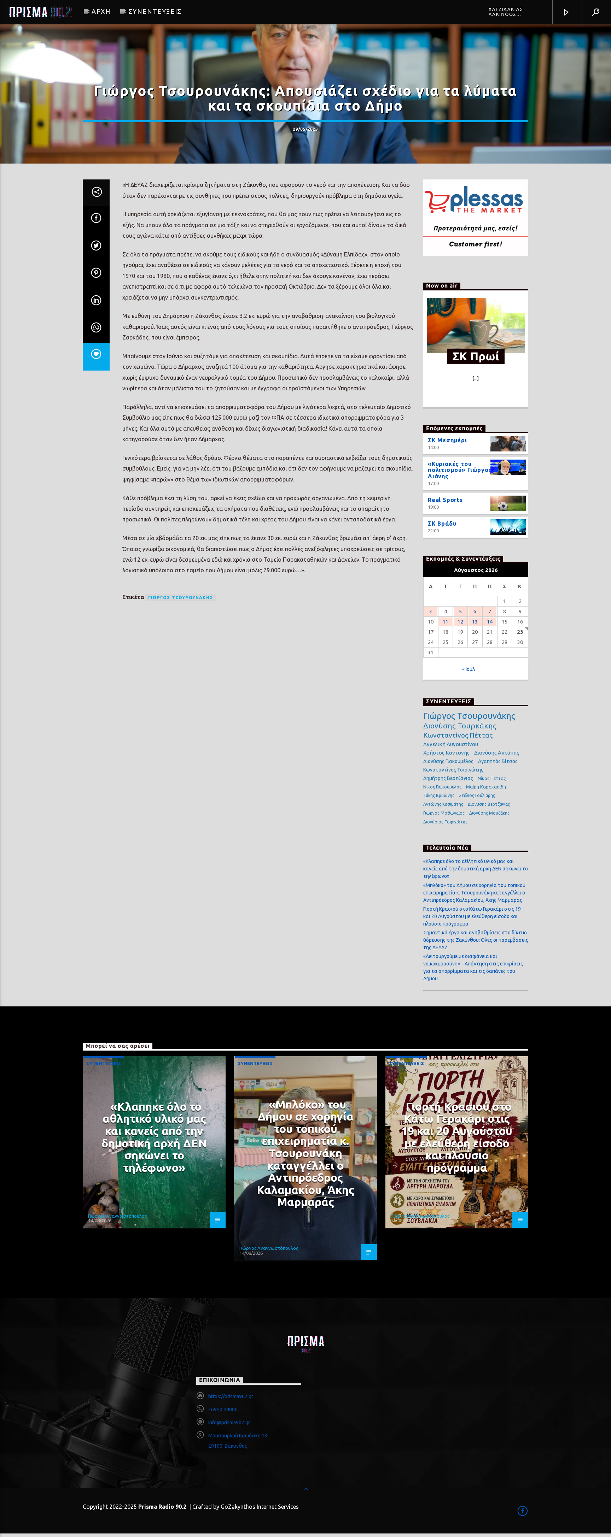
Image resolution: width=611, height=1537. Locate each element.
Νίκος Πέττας (492, 778)
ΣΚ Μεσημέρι (447, 440)
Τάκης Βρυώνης (438, 795)
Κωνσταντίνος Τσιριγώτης (453, 770)
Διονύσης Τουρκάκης (459, 725)
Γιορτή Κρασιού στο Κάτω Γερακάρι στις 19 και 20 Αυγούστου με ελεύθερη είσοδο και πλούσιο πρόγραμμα (472, 916)
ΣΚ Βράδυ (442, 523)
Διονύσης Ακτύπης (496, 753)
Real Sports (445, 500)
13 (475, 622)
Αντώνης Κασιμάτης (443, 804)
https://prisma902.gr (230, 1396)
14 (490, 622)
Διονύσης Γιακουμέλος (448, 761)
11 (445, 622)
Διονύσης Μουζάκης (489, 813)
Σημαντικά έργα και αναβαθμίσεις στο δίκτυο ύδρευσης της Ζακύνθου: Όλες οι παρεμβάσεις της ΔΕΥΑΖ (475, 940)
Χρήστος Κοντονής (446, 753)
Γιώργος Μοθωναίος (444, 813)
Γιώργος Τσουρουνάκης (180, 597)
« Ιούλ (468, 669)
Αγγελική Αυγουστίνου (450, 744)
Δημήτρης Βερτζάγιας (448, 778)
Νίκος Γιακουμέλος (442, 786)
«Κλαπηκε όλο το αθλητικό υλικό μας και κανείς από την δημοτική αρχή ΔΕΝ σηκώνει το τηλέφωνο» (475, 868)
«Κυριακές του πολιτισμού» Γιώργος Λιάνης (460, 470)
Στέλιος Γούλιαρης (477, 795)
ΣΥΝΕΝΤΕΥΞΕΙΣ (155, 11)
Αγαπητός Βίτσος (498, 761)
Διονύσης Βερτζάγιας (489, 804)
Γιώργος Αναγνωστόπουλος (117, 1215)
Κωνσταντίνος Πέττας (458, 735)
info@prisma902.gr (229, 1422)
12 (460, 622)
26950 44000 (223, 1409)
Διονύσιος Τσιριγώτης (445, 822)
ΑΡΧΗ (101, 11)
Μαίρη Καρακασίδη (486, 786)
